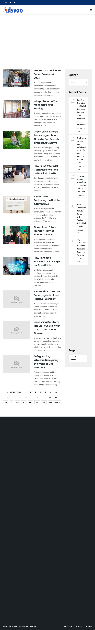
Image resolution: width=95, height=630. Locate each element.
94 (13, 397)
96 (25, 397)
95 (20, 397)
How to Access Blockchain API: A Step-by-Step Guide (47, 261)
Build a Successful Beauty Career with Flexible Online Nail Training (81, 215)
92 (56, 392)
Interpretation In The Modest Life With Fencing (46, 104)
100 (49, 397)
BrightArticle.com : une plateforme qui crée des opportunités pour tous (81, 150)
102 (5, 402)
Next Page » (54, 402)
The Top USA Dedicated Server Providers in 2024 (47, 74)
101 (56, 397)
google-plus (5, 2)
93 (8, 397)
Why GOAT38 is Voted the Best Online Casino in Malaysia (81, 247)
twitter (14, 2)
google (69, 626)
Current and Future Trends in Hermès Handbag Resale (45, 230)
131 (24, 402)
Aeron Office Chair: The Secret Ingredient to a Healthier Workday (47, 295)
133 (37, 402)
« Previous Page (14, 392)
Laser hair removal (75, 358)
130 (17, 402)
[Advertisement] (47, 42)
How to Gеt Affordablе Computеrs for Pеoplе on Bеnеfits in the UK (46, 169)
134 (43, 402)
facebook (10, 2)
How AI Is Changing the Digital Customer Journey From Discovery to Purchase (81, 112)
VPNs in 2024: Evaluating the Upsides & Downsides (47, 200)
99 (43, 397)
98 (37, 397)
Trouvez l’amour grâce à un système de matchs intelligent (81, 183)
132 (30, 402)
